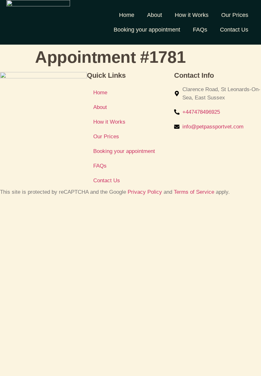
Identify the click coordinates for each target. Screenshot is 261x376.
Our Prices (234, 15)
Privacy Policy (145, 192)
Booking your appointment (147, 29)
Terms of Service (194, 192)
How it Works (191, 15)
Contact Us (234, 29)
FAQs (200, 29)
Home (126, 15)
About (154, 15)
